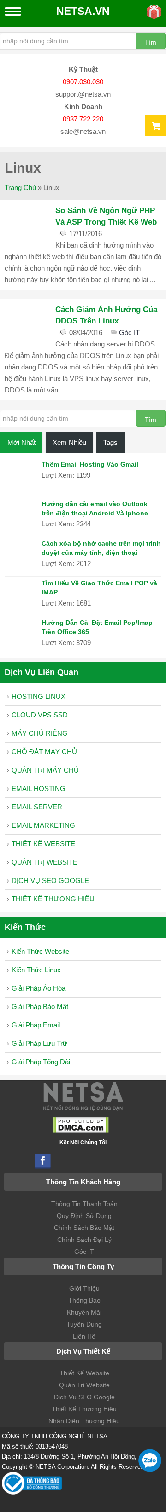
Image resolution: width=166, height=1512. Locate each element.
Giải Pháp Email (36, 1025)
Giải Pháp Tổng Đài (41, 1062)
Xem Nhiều (69, 442)
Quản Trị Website (84, 1385)
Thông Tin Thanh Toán (84, 1203)
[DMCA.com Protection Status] (81, 1131)
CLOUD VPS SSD (40, 715)
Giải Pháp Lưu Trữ (39, 1043)
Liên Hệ (84, 1336)
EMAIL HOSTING (38, 788)
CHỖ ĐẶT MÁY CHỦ (44, 752)
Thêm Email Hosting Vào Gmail (90, 464)
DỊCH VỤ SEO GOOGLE (50, 880)
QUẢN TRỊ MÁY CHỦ (45, 770)
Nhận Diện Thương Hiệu (84, 1421)
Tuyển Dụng (84, 1324)
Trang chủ (20, 187)
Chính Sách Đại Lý (84, 1239)
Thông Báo (84, 1300)
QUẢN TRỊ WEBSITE (44, 862)
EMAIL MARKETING (43, 825)
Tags (110, 442)
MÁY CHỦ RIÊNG (40, 733)
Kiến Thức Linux (36, 970)
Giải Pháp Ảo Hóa (38, 988)
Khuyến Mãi (84, 1312)
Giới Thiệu (84, 1288)
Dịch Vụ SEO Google (84, 1397)
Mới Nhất (21, 442)
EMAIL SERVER (37, 807)
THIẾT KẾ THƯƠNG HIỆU (53, 899)
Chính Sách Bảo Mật (84, 1227)
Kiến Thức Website (40, 951)
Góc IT (129, 332)
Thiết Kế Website (84, 1373)
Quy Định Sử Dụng (84, 1215)
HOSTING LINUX (38, 696)
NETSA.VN (83, 11)
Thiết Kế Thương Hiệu (84, 1409)
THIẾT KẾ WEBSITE (43, 844)
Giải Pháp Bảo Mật (40, 1006)
